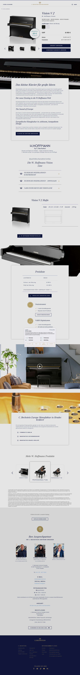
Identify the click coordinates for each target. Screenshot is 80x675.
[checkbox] (26, 338)
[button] (27, 330)
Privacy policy (52, 329)
